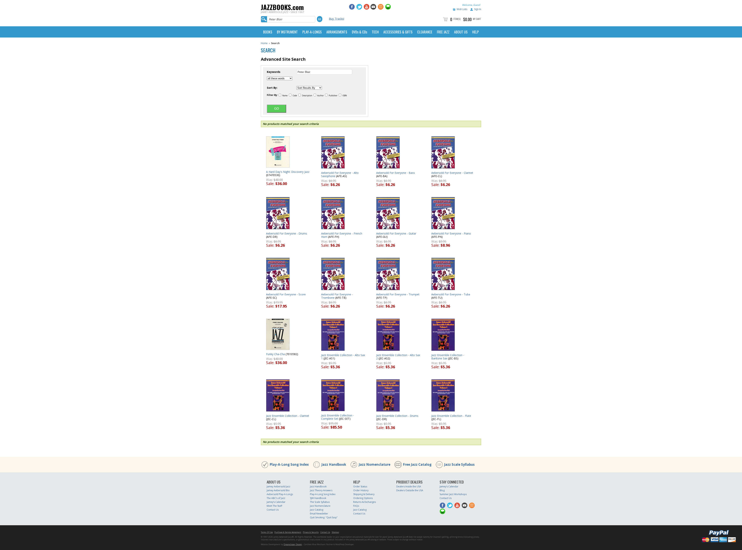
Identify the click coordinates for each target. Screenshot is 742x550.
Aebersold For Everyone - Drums (286, 233)
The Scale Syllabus (320, 502)
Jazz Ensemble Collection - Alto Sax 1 (343, 356)
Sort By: (272, 87)
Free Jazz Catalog (417, 464)
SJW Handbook (318, 498)
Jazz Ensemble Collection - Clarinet (287, 416)
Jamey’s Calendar (276, 502)
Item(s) (457, 18)
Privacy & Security (311, 532)
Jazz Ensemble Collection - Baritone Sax (447, 356)
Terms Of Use (267, 532)
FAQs (356, 505)
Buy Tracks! (336, 18)
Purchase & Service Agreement (287, 532)
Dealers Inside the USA (408, 486)
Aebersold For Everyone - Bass (395, 173)
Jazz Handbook (333, 464)
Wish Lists (462, 9)
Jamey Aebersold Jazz (278, 486)
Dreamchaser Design (293, 544)
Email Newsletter (319, 513)
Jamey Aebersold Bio (278, 490)
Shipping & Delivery (363, 494)
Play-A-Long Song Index (289, 464)
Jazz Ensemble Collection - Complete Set (337, 417)
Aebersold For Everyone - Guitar (396, 233)
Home (264, 43)
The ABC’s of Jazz (276, 498)
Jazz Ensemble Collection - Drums (397, 416)
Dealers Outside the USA (409, 490)
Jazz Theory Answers (321, 490)
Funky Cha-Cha (275, 354)
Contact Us (273, 509)
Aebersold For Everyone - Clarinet (452, 173)
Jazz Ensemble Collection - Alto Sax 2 (398, 356)
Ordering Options (363, 498)
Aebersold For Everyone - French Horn (341, 235)
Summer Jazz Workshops (453, 494)
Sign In (477, 9)
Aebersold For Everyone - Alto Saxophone (340, 174)
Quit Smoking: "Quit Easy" (324, 517)
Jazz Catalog (316, 509)
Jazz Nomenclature (374, 464)
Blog (442, 490)
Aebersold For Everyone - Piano (451, 233)
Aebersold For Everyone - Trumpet (398, 294)
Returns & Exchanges (364, 502)
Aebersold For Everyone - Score (286, 294)
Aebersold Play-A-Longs (280, 494)
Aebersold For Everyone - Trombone (337, 295)
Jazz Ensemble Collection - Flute (451, 416)
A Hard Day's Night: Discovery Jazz (287, 172)
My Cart (477, 18)
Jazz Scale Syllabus (459, 464)
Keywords (273, 72)
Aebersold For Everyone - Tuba (450, 294)
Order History (360, 490)
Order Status (360, 486)
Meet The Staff (274, 505)
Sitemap (335, 532)
